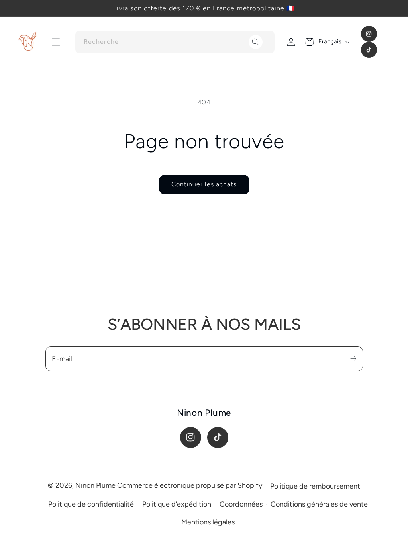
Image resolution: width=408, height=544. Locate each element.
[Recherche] (256, 42)
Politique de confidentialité (91, 504)
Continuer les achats (204, 184)
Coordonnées (241, 504)
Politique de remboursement (315, 486)
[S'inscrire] (353, 359)
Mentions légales (208, 522)
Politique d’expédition (176, 504)
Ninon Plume (95, 485)
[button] (56, 42)
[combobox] (175, 42)
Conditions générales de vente (319, 504)
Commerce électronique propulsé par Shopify (189, 485)
